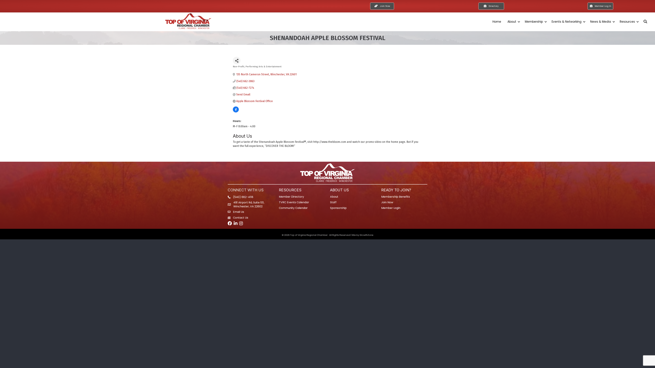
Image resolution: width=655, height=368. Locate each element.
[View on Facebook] (236, 111)
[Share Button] (237, 60)
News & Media (600, 22)
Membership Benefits (395, 197)
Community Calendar (293, 208)
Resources (627, 22)
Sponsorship (338, 208)
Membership (534, 22)
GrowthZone (366, 235)
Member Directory (291, 197)
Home (496, 22)
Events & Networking (566, 22)
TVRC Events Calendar (294, 202)
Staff (333, 202)
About (511, 22)
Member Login (390, 208)
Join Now (387, 202)
